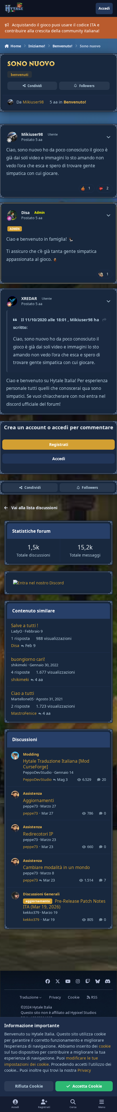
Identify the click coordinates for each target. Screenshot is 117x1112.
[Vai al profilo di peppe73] (15, 795)
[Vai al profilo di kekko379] (15, 895)
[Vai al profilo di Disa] (12, 215)
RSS (93, 997)
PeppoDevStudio (37, 772)
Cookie (74, 997)
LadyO (16, 631)
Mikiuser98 (33, 102)
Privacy (55, 997)
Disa (25, 212)
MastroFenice (24, 713)
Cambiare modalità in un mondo (56, 867)
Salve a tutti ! (24, 626)
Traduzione (29, 997)
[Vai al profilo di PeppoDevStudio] (15, 756)
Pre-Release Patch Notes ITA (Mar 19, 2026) (64, 904)
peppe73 (30, 806)
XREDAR (29, 298)
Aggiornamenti (38, 801)
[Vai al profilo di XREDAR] (12, 301)
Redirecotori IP (38, 834)
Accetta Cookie (87, 1086)
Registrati (58, 444)
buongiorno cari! (28, 659)
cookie (105, 1046)
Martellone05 (22, 698)
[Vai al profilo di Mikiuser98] (10, 102)
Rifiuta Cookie (29, 1086)
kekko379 (31, 912)
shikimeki (19, 664)
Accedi (58, 458)
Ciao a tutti (22, 693)
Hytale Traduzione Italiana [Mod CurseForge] (56, 764)
